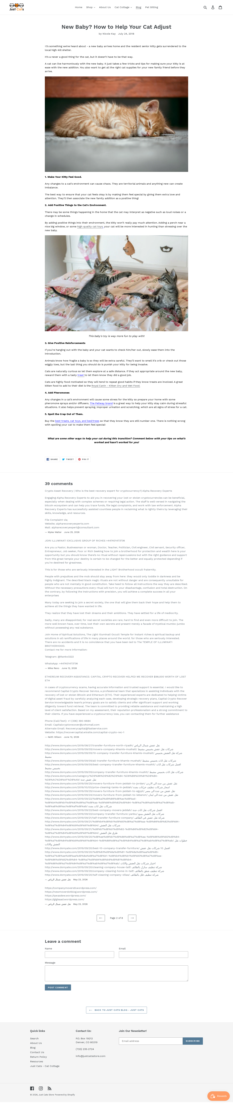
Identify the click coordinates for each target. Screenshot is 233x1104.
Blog (33, 1047)
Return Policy (38, 1056)
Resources (36, 1061)
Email (122, 948)
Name (48, 948)
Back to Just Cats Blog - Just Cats (119, 1010)
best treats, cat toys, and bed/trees (77, 420)
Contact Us (37, 1052)
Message (50, 962)
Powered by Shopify (65, 1095)
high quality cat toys (90, 226)
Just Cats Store (46, 1095)
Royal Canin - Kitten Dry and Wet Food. (115, 385)
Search (34, 1038)
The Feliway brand (101, 403)
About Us (36, 1043)
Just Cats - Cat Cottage (44, 1066)
